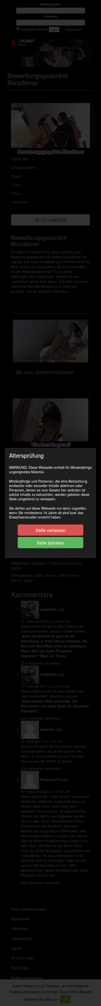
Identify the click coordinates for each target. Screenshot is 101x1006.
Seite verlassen (51, 530)
